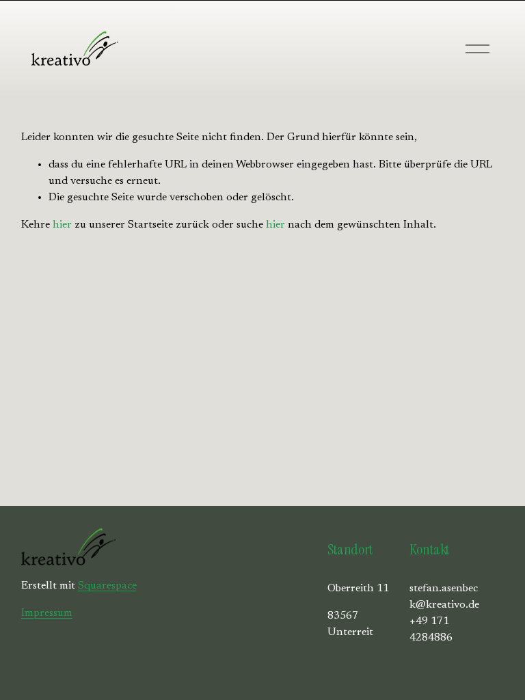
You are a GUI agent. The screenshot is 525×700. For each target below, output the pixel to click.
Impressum (46, 613)
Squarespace (107, 585)
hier (62, 224)
